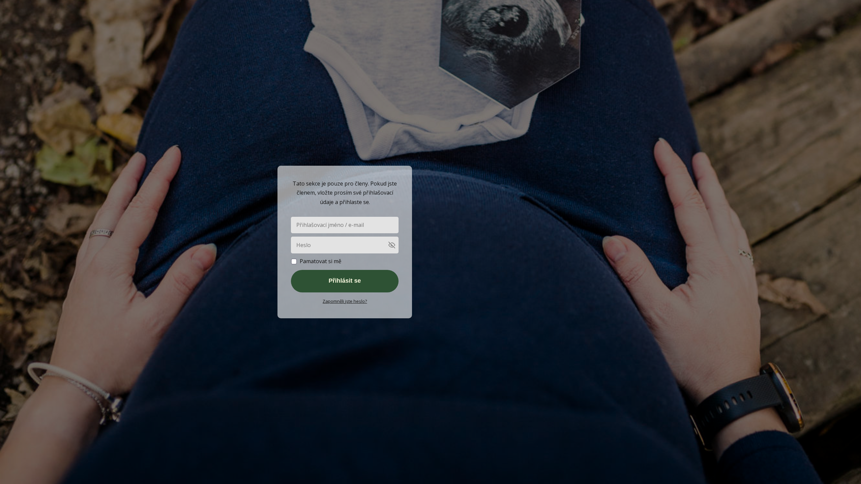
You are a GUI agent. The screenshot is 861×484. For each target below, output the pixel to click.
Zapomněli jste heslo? (345, 301)
